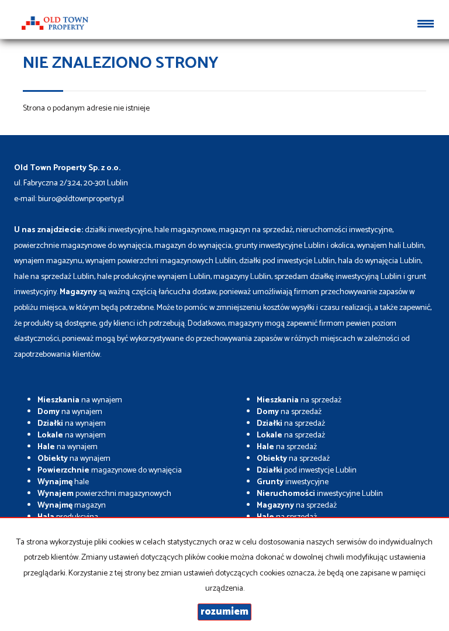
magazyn (71, 505)
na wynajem (79, 400)
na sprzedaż (299, 400)
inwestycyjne (293, 482)
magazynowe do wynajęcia (109, 470)
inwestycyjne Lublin (320, 494)
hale (63, 482)
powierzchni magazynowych (104, 494)
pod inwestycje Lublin (307, 470)
